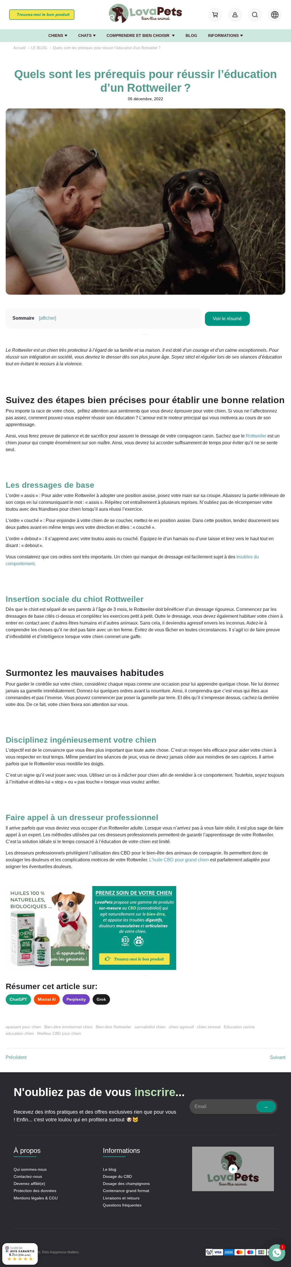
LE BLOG (39, 48)
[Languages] (275, 15)
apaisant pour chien (23, 1027)
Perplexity (76, 999)
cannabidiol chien (150, 1027)
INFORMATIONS (223, 35)
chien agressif (181, 1027)
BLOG (191, 35)
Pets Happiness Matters (60, 1252)
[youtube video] (233, 1170)
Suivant (277, 1057)
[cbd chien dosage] (145, 928)
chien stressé (209, 1027)
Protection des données (35, 1190)
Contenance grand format (126, 1190)
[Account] (235, 15)
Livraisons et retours (121, 1198)
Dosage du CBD (117, 1176)
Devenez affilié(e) (29, 1183)
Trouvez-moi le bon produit (43, 14)
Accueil (19, 48)
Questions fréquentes (122, 1205)
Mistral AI (47, 999)
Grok (101, 999)
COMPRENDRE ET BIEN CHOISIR (139, 35)
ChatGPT (18, 999)
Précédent (16, 1057)
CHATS (85, 35)
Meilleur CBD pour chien (59, 1033)
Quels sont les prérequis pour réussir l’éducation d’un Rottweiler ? (106, 48)
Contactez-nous (28, 1176)
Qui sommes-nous (30, 1169)
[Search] (255, 15)
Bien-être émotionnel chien (68, 1027)
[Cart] (215, 15)
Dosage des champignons (126, 1183)
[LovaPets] (145, 13)
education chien (20, 1033)
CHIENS (55, 35)
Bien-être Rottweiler (113, 1027)
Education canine (239, 1027)
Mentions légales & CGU (36, 1198)
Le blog (109, 1169)
